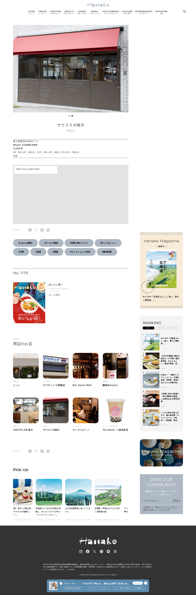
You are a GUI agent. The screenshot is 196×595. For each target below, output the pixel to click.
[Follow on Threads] (115, 551)
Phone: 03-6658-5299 (25, 145)
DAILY (148, 328)
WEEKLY (161, 328)
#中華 (21, 252)
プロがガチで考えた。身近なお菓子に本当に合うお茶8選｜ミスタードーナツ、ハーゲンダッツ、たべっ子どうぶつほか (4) (105, 583)
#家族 (55, 252)
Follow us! (161, 459)
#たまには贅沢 (25, 243)
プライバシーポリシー (170, 507)
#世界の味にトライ (79, 243)
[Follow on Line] (108, 551)
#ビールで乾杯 (51, 243)
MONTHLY (173, 328)
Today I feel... (70, 583)
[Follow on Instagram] (80, 551)
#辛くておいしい (108, 243)
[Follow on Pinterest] (101, 551)
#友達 (38, 252)
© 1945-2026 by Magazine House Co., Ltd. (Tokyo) (98, 575)
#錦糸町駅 (107, 252)
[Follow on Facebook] (87, 551)
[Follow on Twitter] (94, 551)
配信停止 (176, 501)
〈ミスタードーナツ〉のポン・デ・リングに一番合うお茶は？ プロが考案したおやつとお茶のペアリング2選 (120, 588)
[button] (69, 116)
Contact (71, 569)
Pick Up (20, 469)
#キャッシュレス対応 (80, 252)
